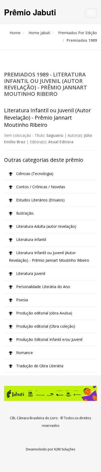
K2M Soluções (64, 449)
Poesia (21, 299)
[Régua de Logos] (50, 393)
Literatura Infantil (30, 239)
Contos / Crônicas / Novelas (40, 186)
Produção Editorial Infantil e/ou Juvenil (48, 339)
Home (15, 32)
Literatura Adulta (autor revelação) (45, 226)
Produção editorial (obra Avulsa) (43, 313)
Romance (24, 352)
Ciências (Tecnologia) (34, 173)
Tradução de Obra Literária (39, 365)
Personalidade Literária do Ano (42, 286)
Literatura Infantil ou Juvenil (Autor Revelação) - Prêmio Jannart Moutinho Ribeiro (49, 256)
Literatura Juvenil (30, 273)
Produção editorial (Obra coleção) (45, 326)
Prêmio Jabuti (30, 12)
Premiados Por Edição (77, 32)
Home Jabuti (39, 32)
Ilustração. (24, 213)
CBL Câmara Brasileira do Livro (34, 418)
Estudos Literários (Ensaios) (40, 199)
